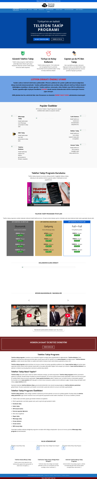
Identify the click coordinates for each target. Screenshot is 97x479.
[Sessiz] (65, 205)
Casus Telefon (79, 9)
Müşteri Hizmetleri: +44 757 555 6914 (45, 1)
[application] (48, 194)
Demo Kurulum (23, 9)
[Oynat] (29, 205)
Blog (48, 11)
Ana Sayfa (16, 9)
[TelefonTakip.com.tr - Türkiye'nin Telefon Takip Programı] (48, 5)
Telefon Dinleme (49, 9)
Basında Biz (41, 9)
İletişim (35, 9)
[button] (48, 194)
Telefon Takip (59, 9)
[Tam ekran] (68, 205)
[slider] (47, 204)
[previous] (29, 300)
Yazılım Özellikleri (68, 9)
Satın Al (30, 9)
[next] (68, 300)
